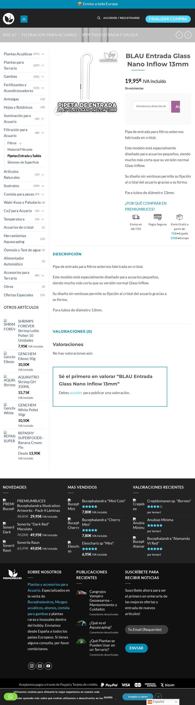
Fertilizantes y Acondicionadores (18, 88)
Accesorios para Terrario (16, 275)
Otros (8, 286)
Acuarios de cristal (19, 227)
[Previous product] (188, 34)
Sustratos (11, 185)
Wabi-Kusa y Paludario (22, 202)
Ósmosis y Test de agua (22, 250)
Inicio (9, 34)
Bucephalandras (41, 602)
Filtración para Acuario (49, 34)
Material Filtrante (19, 149)
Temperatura (14, 219)
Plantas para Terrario (14, 65)
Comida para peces (19, 194)
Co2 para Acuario (18, 210)
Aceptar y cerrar (138, 697)
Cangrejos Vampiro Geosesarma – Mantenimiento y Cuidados (103, 600)
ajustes (108, 697)
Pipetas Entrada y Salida (110, 34)
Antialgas (11, 99)
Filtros (11, 143)
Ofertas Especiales (18, 295)
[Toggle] (42, 54)
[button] (24, 19)
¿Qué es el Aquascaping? (101, 625)
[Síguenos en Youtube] (48, 666)
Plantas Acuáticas (18, 54)
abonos (50, 608)
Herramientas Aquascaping (15, 238)
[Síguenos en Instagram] (32, 666)
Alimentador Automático (14, 261)
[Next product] (179, 34)
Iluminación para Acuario (17, 118)
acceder (76, 392)
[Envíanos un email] (40, 666)
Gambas (10, 76)
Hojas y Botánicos (18, 107)
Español (158, 701)
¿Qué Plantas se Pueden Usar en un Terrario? (102, 645)
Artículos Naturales (12, 174)
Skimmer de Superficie (23, 162)
